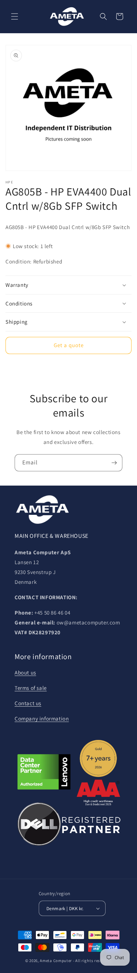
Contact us (28, 703)
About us (25, 672)
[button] (15, 16)
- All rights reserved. (92, 960)
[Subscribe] (114, 462)
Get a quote (69, 345)
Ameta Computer (56, 960)
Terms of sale (31, 687)
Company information (42, 718)
